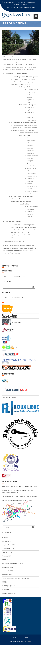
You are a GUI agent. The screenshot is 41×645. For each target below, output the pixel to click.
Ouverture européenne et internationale (14, 578)
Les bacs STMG (6, 571)
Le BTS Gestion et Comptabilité (11, 563)
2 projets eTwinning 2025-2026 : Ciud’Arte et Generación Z (20, 496)
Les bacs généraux (7, 567)
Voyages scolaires (7, 593)
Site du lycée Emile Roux (16, 13)
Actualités (5, 537)
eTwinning (5, 556)
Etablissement (6, 548)
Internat (4, 560)
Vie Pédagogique (7, 586)
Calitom (8, 508)
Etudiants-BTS (6, 552)
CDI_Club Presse (7, 545)
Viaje (9, 511)
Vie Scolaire (5, 589)
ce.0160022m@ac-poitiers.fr (27, 2)
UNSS (3, 582)
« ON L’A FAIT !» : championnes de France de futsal (17, 500)
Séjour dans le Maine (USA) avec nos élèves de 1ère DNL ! (19, 486)
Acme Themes (26, 641)
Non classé (5, 574)
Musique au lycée (28, 5)
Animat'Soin (5, 541)
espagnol (16, 508)
